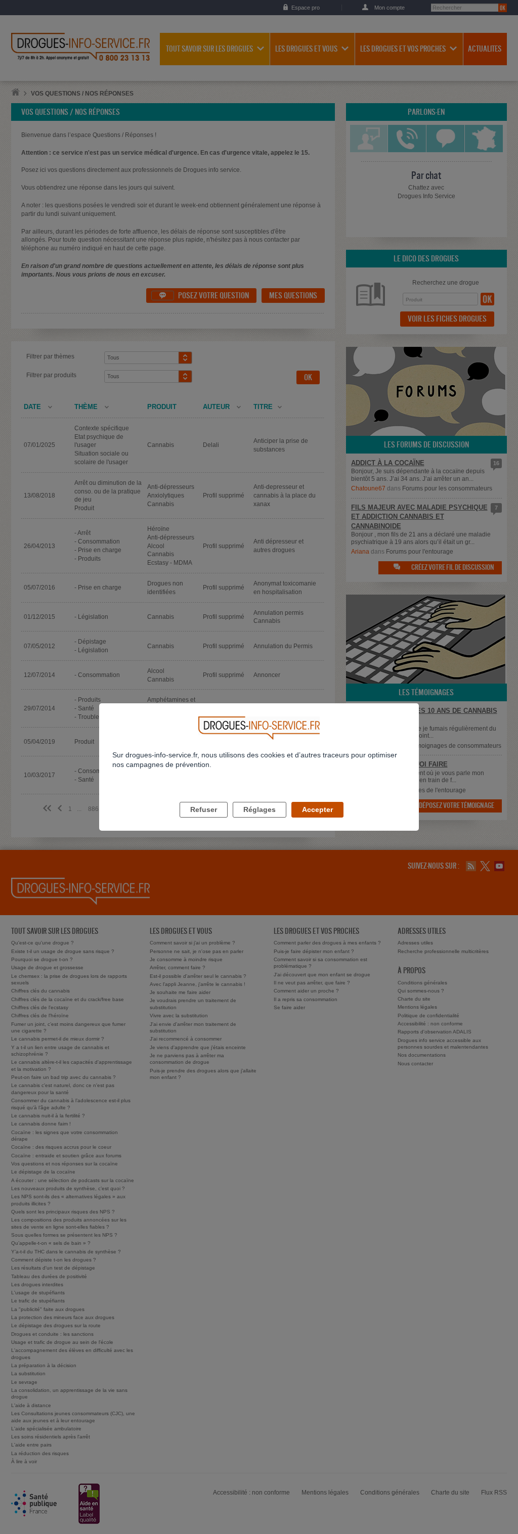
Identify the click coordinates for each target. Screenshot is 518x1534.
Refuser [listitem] (203, 809)
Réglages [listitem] (259, 809)
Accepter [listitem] (317, 809)
